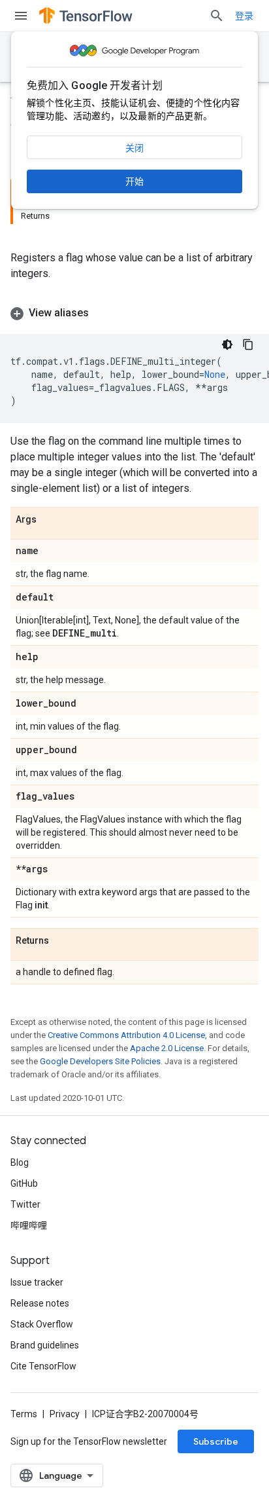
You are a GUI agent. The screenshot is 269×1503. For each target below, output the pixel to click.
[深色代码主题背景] (227, 344)
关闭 (134, 148)
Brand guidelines (44, 1345)
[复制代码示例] (248, 344)
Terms (23, 1414)
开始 (134, 181)
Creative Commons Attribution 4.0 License (126, 1035)
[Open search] (217, 16)
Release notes (39, 1303)
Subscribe (215, 1441)
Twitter (25, 1204)
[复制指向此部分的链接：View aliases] (102, 313)
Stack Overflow (41, 1324)
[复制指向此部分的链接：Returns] (62, 941)
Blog (19, 1162)
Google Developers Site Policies (100, 1061)
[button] (134, 313)
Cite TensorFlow (43, 1366)
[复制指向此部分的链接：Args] (50, 520)
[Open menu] (21, 15)
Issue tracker (36, 1282)
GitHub (24, 1183)
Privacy (65, 1414)
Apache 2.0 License (167, 1048)
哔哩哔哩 (28, 1225)
